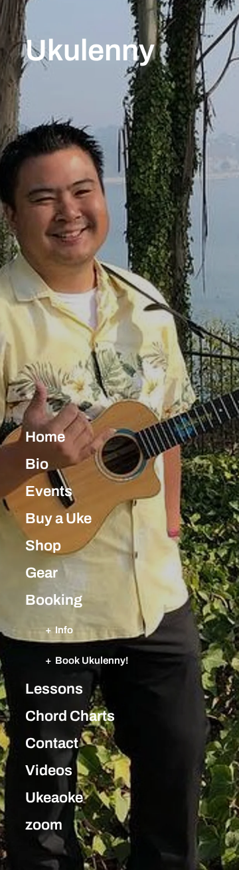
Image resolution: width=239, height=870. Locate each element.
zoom (43, 825)
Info (64, 629)
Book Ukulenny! (91, 660)
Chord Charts (70, 716)
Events (48, 491)
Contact (51, 743)
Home (45, 437)
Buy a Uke (58, 518)
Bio (36, 464)
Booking (53, 600)
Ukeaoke (54, 797)
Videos (48, 770)
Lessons (54, 689)
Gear (41, 573)
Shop (43, 545)
